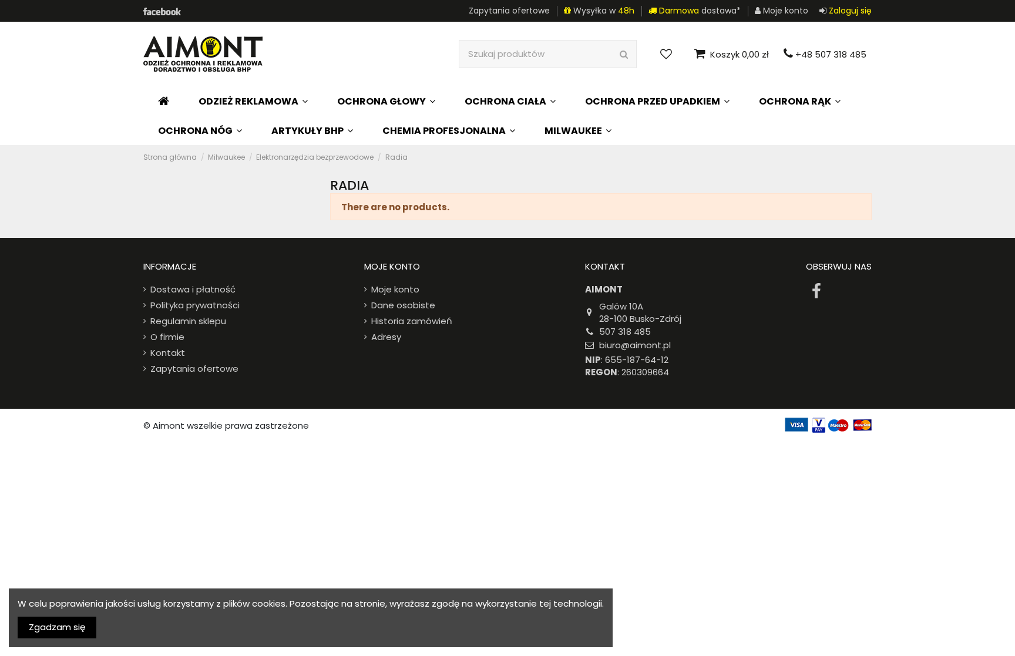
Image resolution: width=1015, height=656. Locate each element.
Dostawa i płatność (193, 289)
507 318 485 (625, 331)
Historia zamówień (411, 321)
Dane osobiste (403, 305)
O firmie (167, 337)
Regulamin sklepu (188, 321)
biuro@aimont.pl (635, 345)
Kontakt (167, 352)
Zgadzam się (57, 627)
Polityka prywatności (195, 305)
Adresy (386, 337)
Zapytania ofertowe (509, 10)
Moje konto (395, 289)
